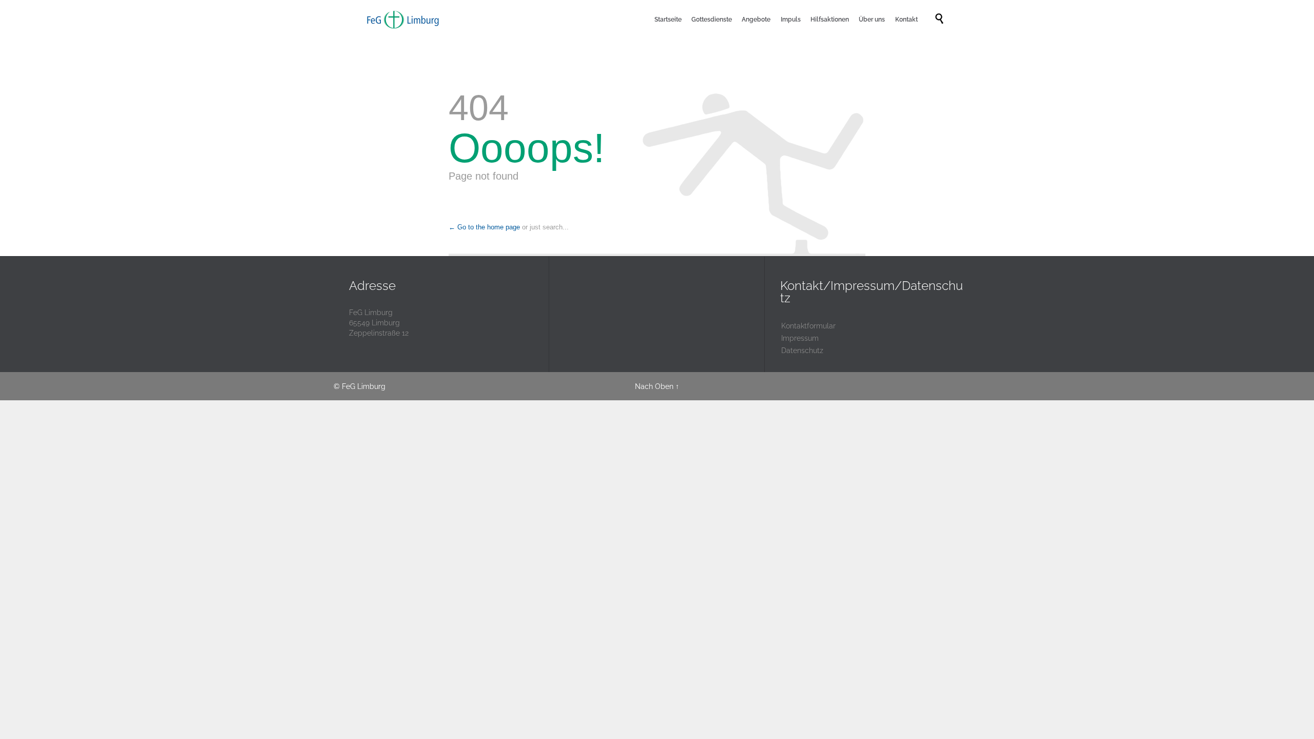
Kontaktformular (808, 326)
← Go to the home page (484, 227)
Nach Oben (654, 386)
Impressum (800, 338)
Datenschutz (802, 350)
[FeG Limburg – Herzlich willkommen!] (402, 19)
